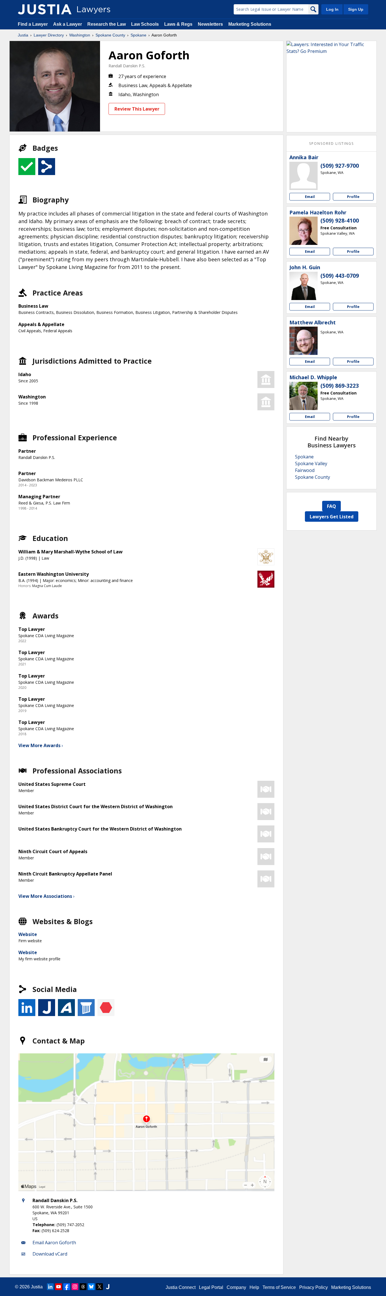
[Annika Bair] (303, 176)
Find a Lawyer (33, 24)
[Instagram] (74, 1286)
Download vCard (49, 1254)
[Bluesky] (91, 1286)
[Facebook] (66, 1286)
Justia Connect (181, 1287)
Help (254, 1287)
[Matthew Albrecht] (303, 341)
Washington (79, 35)
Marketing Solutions (249, 24)
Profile (353, 196)
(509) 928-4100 (339, 220)
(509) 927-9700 (339, 165)
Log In (332, 9)
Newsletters (210, 24)
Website (27, 934)
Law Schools (145, 24)
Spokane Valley (311, 463)
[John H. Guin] (303, 286)
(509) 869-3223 (339, 385)
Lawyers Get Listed (332, 517)
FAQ (331, 506)
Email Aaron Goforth (54, 1242)
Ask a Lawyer (68, 24)
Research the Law (106, 24)
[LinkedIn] (50, 1286)
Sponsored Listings (331, 143)
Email (310, 196)
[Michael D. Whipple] (303, 396)
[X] (99, 1286)
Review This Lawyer (136, 109)
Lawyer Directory (49, 35)
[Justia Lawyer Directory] (44, 9)
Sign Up (355, 9)
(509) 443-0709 (339, 275)
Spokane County (110, 35)
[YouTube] (58, 1286)
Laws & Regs (178, 24)
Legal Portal (211, 1287)
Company (236, 1287)
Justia (23, 35)
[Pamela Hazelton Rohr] (303, 231)
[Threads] (83, 1286)
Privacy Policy (313, 1287)
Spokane (138, 35)
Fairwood (305, 470)
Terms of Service (279, 1287)
